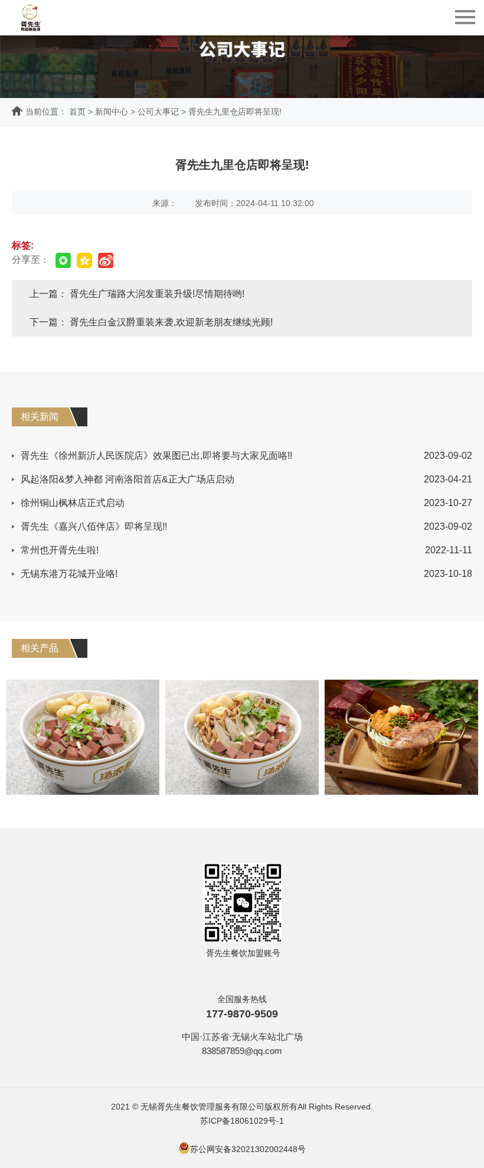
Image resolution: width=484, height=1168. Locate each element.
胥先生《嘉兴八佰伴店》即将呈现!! (94, 526)
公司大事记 (158, 111)
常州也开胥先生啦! (60, 550)
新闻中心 (111, 111)
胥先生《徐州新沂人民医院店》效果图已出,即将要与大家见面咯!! (156, 456)
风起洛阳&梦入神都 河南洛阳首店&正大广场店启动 (127, 479)
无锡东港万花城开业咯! (69, 574)
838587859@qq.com (242, 1051)
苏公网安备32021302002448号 (248, 1149)
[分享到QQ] (84, 260)
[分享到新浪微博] (105, 260)
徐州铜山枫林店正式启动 (73, 503)
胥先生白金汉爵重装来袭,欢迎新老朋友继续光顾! (171, 322)
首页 (77, 111)
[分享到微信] (63, 260)
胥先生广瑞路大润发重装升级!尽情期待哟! (157, 294)
